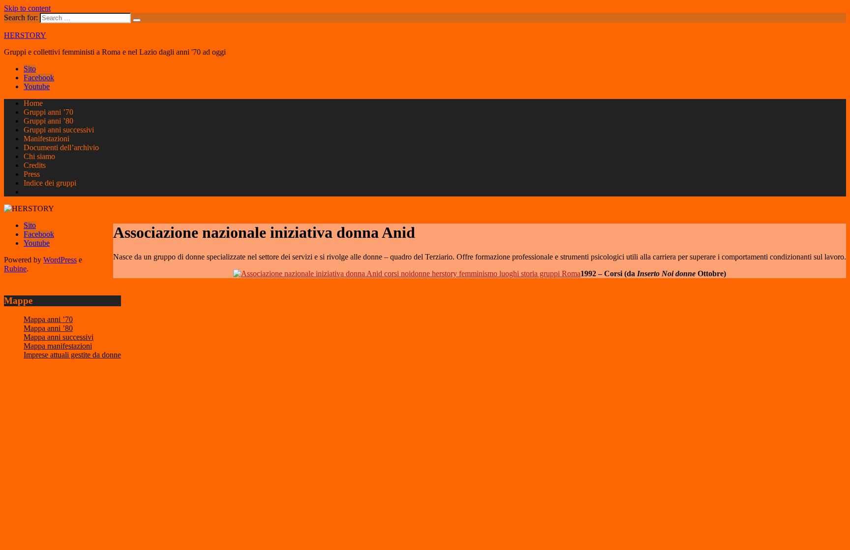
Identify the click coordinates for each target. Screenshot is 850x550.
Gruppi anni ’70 (48, 112)
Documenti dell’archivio (61, 147)
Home (33, 103)
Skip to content (27, 8)
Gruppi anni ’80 (48, 121)
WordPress (60, 260)
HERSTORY (25, 35)
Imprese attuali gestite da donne (72, 355)
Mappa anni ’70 (48, 319)
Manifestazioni (46, 138)
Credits (35, 165)
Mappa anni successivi (58, 337)
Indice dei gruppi (50, 183)
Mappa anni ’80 (48, 328)
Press (32, 174)
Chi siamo (39, 156)
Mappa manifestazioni (58, 346)
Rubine (15, 268)
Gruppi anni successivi (59, 130)
